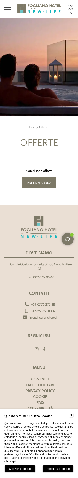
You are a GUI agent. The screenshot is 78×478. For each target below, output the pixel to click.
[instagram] (37, 349)
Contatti (40, 379)
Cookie (40, 396)
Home (31, 127)
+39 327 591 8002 (42, 311)
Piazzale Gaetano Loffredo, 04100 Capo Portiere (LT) (40, 266)
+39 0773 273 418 (43, 304)
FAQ (40, 402)
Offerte (43, 127)
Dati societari (40, 384)
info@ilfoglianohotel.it (43, 317)
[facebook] (44, 349)
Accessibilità (40, 408)
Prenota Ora (39, 182)
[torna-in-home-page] (39, 227)
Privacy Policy (40, 390)
